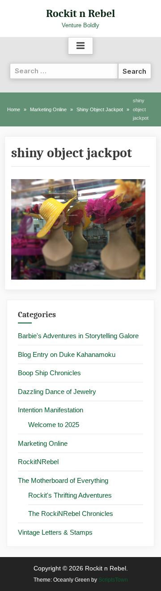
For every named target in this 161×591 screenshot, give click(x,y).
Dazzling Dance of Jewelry (57, 391)
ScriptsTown (113, 580)
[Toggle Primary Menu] (80, 46)
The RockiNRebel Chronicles (70, 513)
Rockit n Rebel (80, 13)
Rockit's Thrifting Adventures (70, 495)
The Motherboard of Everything (63, 480)
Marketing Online (43, 443)
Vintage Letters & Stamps (55, 532)
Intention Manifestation (50, 410)
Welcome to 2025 (53, 424)
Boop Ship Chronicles (49, 373)
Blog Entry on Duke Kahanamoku (66, 354)
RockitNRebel (38, 461)
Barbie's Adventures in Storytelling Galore (78, 336)
